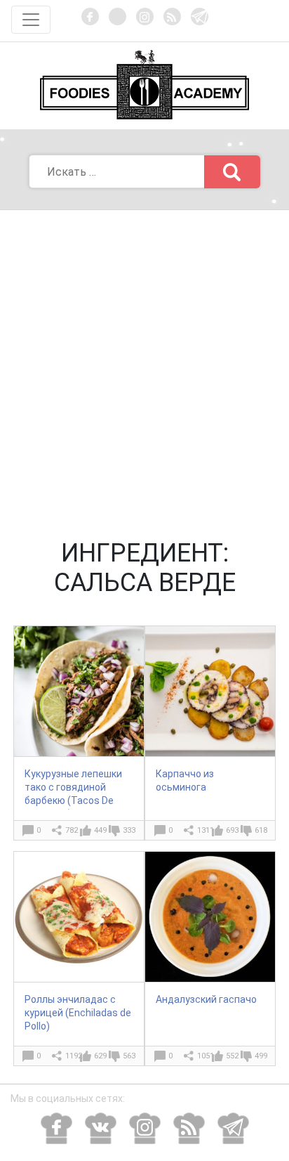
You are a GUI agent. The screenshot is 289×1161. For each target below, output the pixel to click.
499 (261, 1056)
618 (261, 830)
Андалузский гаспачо (206, 999)
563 (129, 1056)
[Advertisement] (144, 362)
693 (232, 830)
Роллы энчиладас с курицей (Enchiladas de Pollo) (78, 1013)
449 (100, 830)
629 (100, 1056)
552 (232, 1056)
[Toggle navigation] (31, 20)
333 (129, 830)
